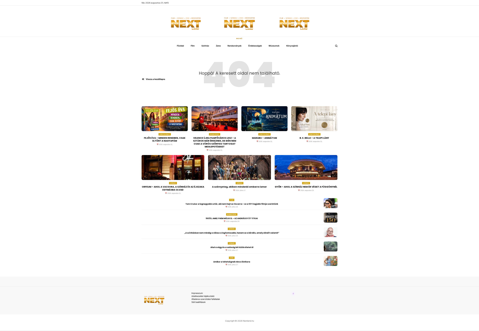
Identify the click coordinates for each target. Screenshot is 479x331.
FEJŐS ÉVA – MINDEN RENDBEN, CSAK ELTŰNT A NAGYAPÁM (164, 139)
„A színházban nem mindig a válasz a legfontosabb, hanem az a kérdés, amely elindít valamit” (231, 233)
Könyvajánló (292, 45)
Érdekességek (255, 45)
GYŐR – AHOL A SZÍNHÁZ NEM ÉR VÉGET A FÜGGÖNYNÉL (306, 186)
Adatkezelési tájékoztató (202, 296)
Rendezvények (234, 45)
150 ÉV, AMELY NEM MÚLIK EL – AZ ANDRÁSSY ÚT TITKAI (232, 218)
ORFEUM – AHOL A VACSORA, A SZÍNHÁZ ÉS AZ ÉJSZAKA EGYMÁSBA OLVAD (173, 188)
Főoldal (180, 45)
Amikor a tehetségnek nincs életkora (231, 261)
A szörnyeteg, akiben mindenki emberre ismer (239, 186)
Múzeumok (274, 45)
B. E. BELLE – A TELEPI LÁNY (314, 137)
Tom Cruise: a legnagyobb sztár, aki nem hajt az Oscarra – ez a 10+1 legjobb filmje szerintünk (231, 204)
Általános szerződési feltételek (205, 299)
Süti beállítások (198, 302)
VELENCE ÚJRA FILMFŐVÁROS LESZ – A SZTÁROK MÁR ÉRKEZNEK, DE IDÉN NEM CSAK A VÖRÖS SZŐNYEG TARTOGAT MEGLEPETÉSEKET (214, 142)
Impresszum (197, 293)
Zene (218, 45)
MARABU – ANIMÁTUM (264, 137)
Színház (205, 45)
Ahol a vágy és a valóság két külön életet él (231, 247)
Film (193, 45)
